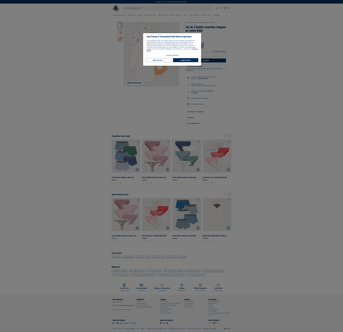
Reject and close (157, 60)
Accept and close (185, 60)
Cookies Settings (172, 55)
